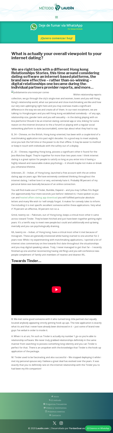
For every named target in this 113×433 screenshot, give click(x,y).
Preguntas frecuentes (56, 404)
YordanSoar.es (77, 428)
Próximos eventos (56, 411)
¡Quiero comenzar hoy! (56, 38)
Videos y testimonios (56, 408)
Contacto (56, 415)
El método (56, 400)
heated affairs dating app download (38, 197)
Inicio (56, 396)
